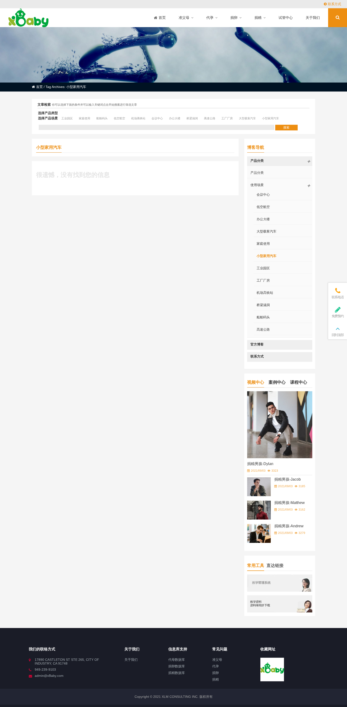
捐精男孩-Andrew (289, 526)
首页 (39, 87)
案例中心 (277, 382)
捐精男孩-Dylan (260, 464)
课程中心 (298, 382)
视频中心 (255, 382)
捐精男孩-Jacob (287, 479)
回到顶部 (338, 335)
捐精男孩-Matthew (289, 503)
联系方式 (334, 4)
